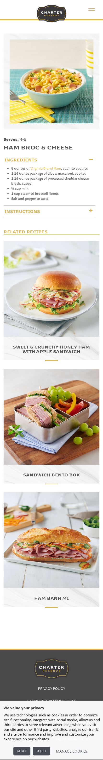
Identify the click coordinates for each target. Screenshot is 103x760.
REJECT (41, 751)
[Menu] (91, 9)
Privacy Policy (51, 688)
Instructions (22, 210)
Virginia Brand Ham (45, 168)
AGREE (22, 751)
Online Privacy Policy (73, 739)
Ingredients (21, 159)
